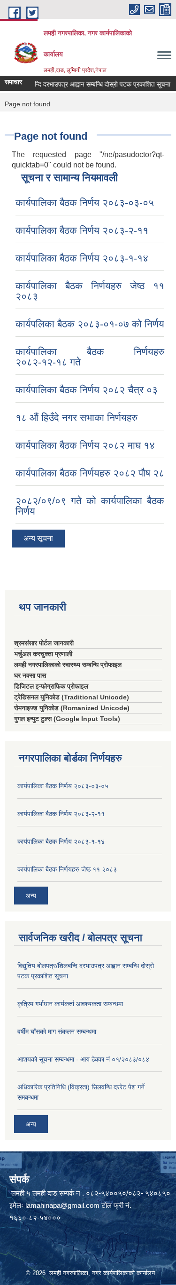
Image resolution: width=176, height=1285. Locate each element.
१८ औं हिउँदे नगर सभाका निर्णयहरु (76, 417)
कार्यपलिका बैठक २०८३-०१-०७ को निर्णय (89, 323)
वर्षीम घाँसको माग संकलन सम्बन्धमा (56, 1031)
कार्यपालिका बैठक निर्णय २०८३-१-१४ (81, 258)
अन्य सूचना (38, 538)
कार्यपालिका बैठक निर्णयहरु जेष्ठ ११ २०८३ (89, 290)
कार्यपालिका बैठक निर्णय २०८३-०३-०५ (84, 202)
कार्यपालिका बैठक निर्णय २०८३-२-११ (81, 230)
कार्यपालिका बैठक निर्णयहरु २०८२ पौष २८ (89, 473)
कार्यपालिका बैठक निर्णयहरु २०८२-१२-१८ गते (89, 356)
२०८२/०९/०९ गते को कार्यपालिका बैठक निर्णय (89, 505)
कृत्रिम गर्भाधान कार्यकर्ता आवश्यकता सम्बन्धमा (70, 1003)
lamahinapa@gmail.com (62, 1205)
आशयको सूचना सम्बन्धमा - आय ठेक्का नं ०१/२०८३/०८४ (83, 1059)
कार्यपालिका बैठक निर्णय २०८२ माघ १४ (85, 445)
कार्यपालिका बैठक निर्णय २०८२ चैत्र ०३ (86, 389)
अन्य (31, 895)
